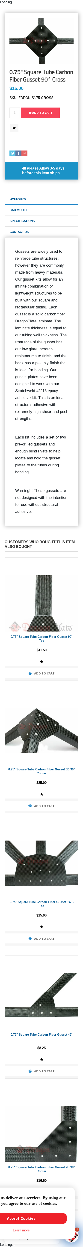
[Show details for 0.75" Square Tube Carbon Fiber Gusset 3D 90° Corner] (41, 727)
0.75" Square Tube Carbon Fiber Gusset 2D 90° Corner (41, 1169)
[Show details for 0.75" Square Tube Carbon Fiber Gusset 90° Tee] (41, 595)
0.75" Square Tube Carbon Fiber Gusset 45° (41, 1034)
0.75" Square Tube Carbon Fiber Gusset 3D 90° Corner (41, 771)
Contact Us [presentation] (19, 232)
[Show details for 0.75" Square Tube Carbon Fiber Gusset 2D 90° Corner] (41, 1125)
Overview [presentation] (18, 199)
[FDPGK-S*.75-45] (41, 992)
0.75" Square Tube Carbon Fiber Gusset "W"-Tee (42, 904)
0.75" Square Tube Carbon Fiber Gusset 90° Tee (41, 638)
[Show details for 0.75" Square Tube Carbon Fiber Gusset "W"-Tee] (41, 860)
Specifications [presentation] (22, 221)
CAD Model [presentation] (19, 210)
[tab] (41, 199)
